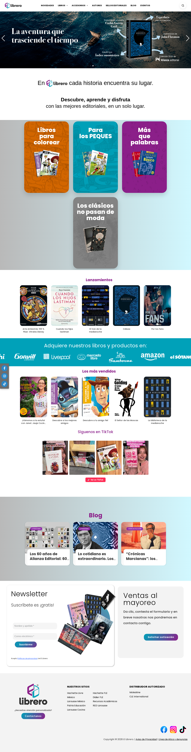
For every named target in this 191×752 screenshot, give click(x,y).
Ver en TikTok (97, 480)
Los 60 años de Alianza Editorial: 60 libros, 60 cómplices (49, 558)
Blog (133, 5)
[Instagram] (4, 376)
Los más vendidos (99, 371)
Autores (97, 5)
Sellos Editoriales (116, 5)
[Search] (183, 5)
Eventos (145, 5)
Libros (61, 5)
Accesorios (78, 5)
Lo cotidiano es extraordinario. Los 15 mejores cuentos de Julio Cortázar (96, 561)
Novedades (47, 5)
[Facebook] (4, 368)
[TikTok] (4, 384)
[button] (66, 5)
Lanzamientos (99, 279)
